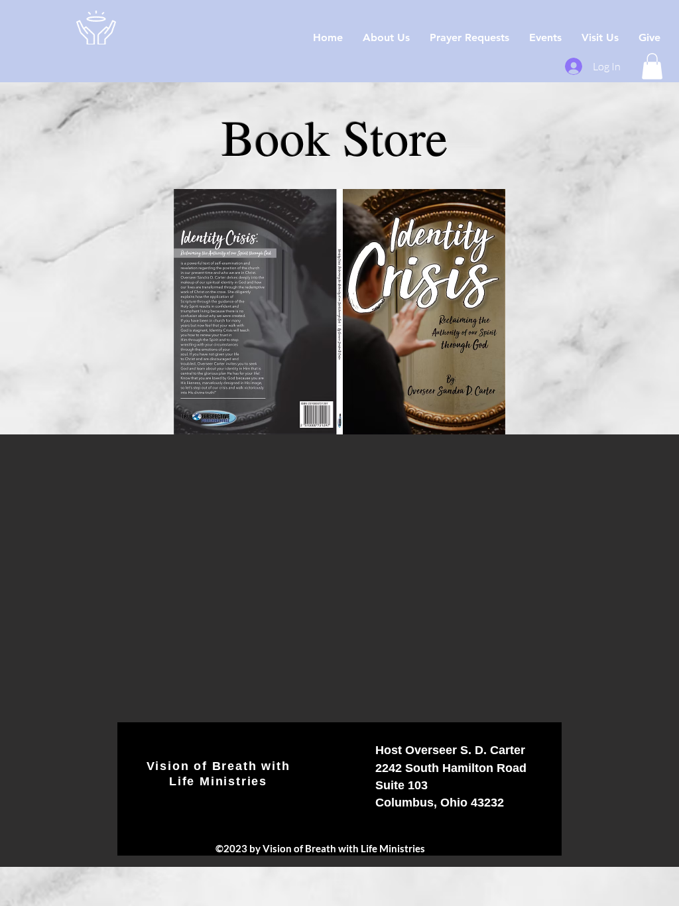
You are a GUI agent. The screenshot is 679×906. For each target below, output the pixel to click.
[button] (652, 66)
